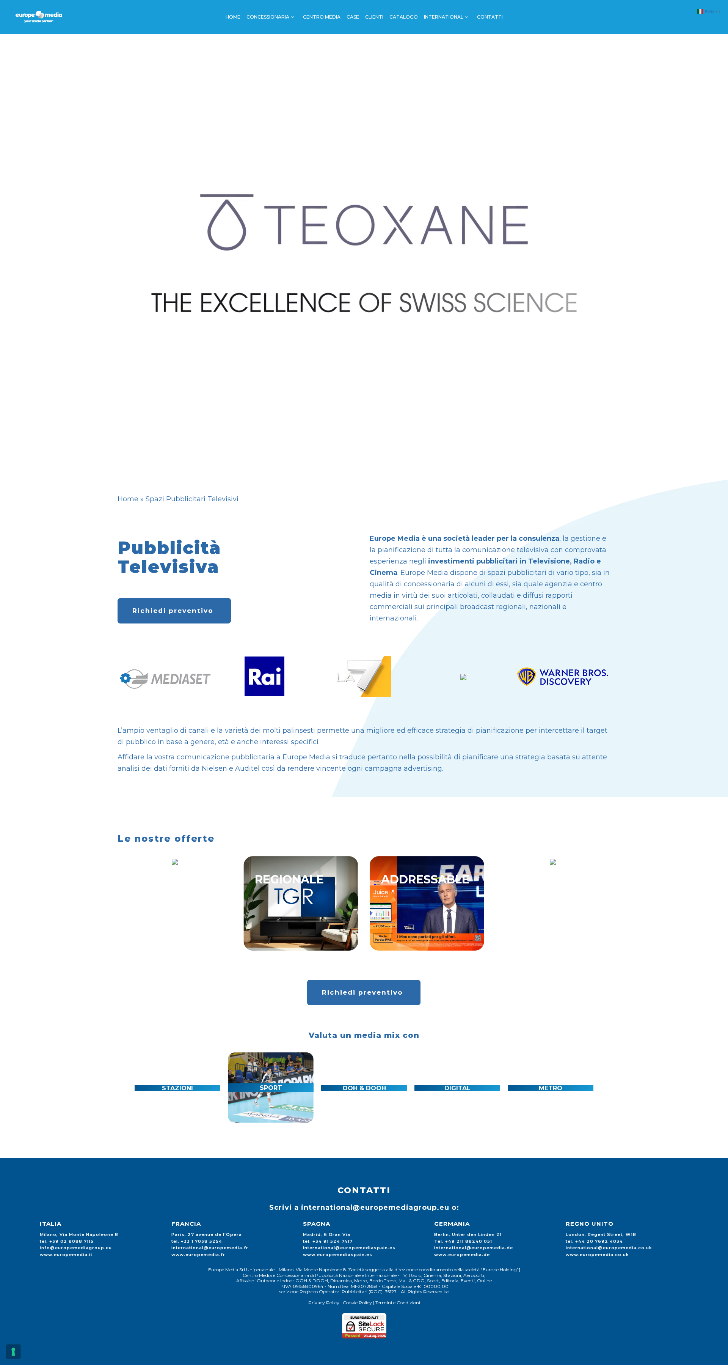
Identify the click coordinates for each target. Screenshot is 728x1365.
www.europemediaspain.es (337, 1254)
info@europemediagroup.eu (76, 1247)
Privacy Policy (323, 1302)
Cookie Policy (357, 1302)
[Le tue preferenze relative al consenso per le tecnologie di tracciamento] (13, 1352)
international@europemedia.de (473, 1247)
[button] (127, 1087)
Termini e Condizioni (397, 1302)
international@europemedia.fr (209, 1247)
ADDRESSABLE (425, 879)
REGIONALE (289, 879)
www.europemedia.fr (198, 1254)
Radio (584, 561)
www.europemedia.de (462, 1254)
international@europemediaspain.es (349, 1247)
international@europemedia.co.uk (609, 1247)
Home (128, 499)
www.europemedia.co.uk (597, 1254)
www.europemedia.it (66, 1254)
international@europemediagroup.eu (375, 1207)
